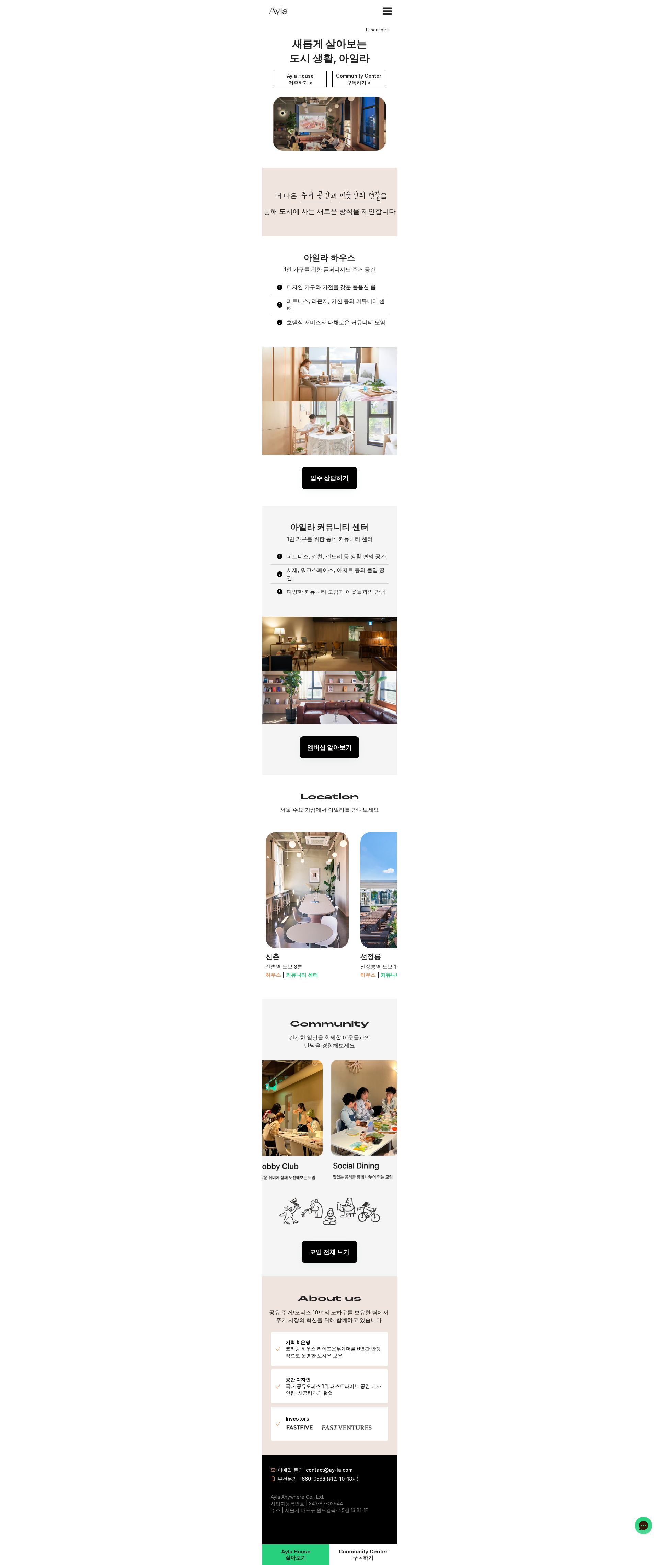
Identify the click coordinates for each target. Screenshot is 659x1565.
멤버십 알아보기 (329, 747)
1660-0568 (312, 1479)
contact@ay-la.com (329, 1470)
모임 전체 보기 (329, 1251)
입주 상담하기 (329, 478)
